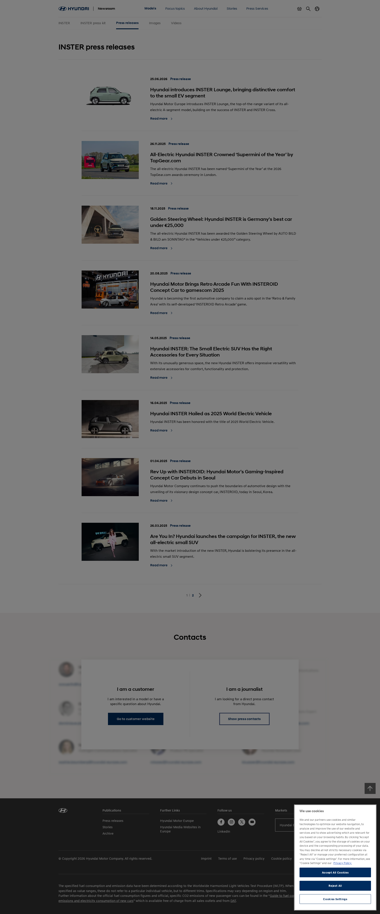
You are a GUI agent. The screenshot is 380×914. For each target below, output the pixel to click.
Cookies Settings (335, 899)
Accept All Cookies (335, 872)
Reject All (335, 885)
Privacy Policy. (342, 863)
